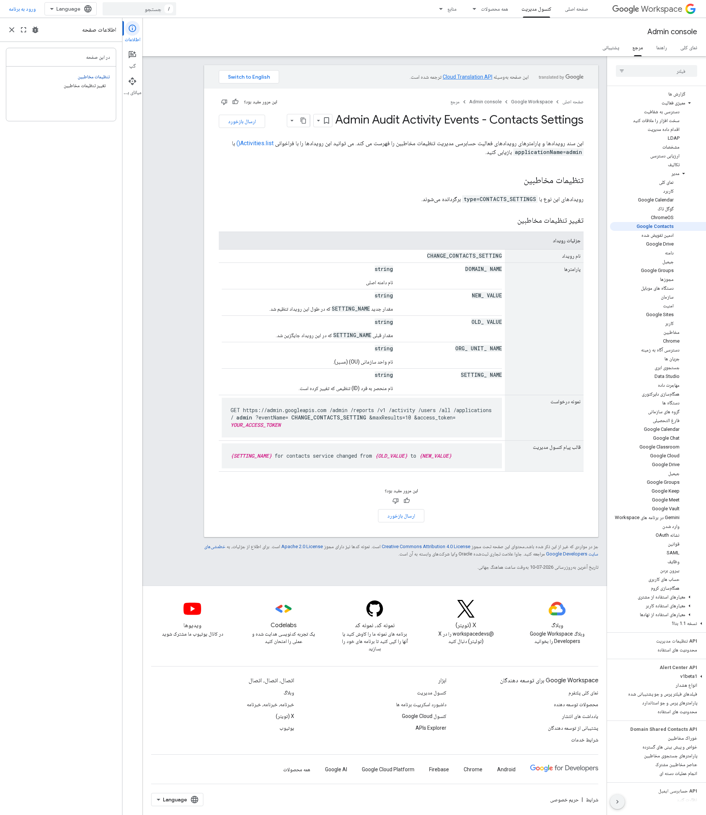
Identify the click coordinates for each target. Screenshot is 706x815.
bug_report (35, 29)
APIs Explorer (431, 728)
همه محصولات (494, 9)
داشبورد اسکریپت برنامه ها (421, 704)
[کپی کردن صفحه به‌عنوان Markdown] (303, 120)
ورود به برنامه (22, 9)
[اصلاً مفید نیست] (224, 101)
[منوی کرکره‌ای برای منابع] (439, 9)
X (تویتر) (285, 716)
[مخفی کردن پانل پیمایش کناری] (617, 801)
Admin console (672, 31)
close (11, 29)
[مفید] (235, 101)
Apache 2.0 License (302, 546)
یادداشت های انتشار (580, 716)
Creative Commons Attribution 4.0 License (426, 546)
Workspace (661, 9)
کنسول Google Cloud (424, 716)
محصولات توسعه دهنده (576, 704)
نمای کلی (688, 47)
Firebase (439, 769)
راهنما (661, 47)
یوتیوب (286, 728)
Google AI (336, 769)
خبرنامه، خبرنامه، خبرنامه (270, 704)
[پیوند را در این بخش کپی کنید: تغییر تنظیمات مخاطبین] (510, 221)
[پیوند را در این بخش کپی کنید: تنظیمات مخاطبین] (516, 180)
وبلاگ (289, 693)
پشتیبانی (610, 47)
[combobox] (139, 8)
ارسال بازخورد (242, 121)
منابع (452, 9)
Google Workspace (532, 101)
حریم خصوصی (564, 800)
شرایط (592, 800)
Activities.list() (255, 143)
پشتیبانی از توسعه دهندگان (573, 728)
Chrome (473, 769)
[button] (658, 103)
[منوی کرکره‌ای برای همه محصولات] (472, 9)
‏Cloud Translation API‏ (467, 77)
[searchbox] (656, 71)
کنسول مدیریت (536, 9)
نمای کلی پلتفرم (583, 693)
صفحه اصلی (576, 9)
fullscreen (23, 29)
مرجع (637, 47)
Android (506, 769)
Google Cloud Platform (388, 769)
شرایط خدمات (584, 740)
